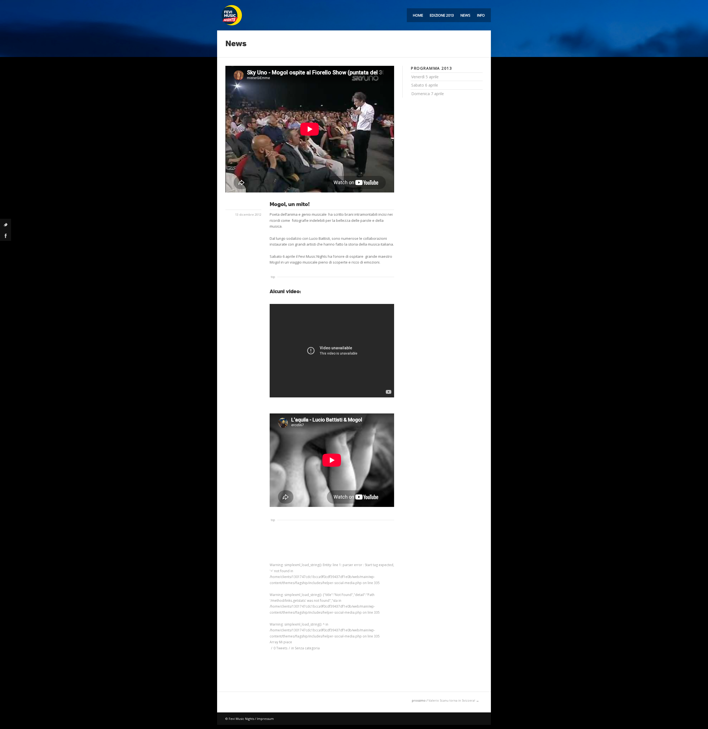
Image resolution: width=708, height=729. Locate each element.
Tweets (280, 648)
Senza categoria (307, 648)
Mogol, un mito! (290, 204)
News (465, 15)
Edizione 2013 (442, 15)
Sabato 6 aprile (424, 85)
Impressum (265, 719)
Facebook (5, 235)
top (273, 277)
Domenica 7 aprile (427, 93)
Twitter (5, 224)
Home (418, 15)
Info (481, 15)
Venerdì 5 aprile (425, 76)
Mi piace (281, 642)
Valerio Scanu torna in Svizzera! (451, 700)
